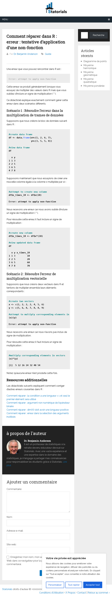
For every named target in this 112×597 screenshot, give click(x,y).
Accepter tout (93, 585)
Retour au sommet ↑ (99, 592)
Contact (82, 592)
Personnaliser (55, 585)
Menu (5, 19)
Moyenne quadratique (89, 80)
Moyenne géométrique (90, 73)
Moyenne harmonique (89, 67)
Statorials (7, 589)
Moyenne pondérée (93, 85)
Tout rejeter (74, 585)
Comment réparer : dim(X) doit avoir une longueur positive (38, 409)
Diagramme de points (95, 61)
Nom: (9, 517)
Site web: (11, 544)
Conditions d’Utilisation (51, 592)
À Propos (70, 592)
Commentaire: (14, 489)
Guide (48, 54)
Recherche (98, 35)
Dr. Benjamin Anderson (26, 54)
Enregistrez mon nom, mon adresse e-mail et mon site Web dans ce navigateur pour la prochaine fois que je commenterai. (38, 561)
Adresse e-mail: (15, 530)
